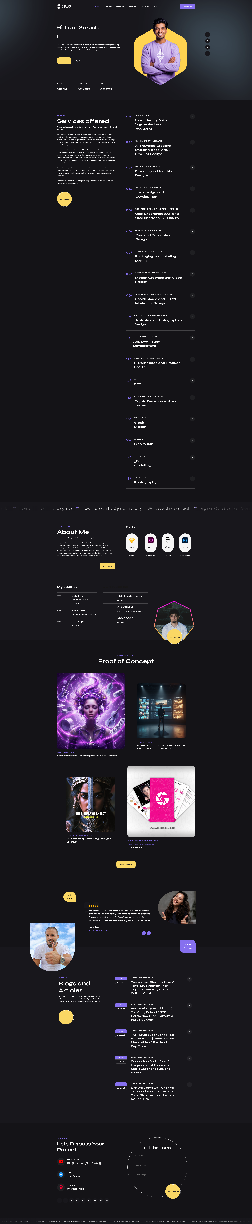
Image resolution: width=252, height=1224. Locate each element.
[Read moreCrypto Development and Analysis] (192, 397)
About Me (133, 6)
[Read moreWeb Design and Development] (192, 188)
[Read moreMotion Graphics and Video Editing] (192, 274)
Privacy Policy (46, 1221)
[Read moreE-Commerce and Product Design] (192, 359)
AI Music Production (66, 752)
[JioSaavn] (91, 1163)
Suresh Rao (56, 1221)
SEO (138, 384)
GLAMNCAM (135, 847)
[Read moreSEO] (192, 380)
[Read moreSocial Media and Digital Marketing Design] (192, 295)
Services (108, 6)
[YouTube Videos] (68, 1163)
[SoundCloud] (95, 1163)
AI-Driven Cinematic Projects (79, 835)
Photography (145, 482)
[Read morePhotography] (192, 478)
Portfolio (145, 6)
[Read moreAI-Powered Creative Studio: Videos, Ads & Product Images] (192, 142)
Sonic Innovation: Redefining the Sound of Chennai (87, 755)
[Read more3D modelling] (192, 457)
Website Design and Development (141, 844)
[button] (149, 933)
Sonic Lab (120, 6)
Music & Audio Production (142, 978)
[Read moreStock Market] (192, 419)
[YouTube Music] (86, 1163)
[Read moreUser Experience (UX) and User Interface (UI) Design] (192, 210)
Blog (155, 6)
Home (97, 6)
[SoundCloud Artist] (100, 1163)
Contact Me (187, 6)
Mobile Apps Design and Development (143, 840)
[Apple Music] (82, 1163)
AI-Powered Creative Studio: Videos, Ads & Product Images (153, 150)
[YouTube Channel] (61, 1162)
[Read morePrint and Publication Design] (192, 231)
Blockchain (143, 444)
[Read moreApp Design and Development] (192, 338)
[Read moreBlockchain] (192, 440)
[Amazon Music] (77, 1163)
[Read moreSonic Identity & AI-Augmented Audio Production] (192, 116)
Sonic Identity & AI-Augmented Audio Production (150, 124)
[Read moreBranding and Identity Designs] (192, 167)
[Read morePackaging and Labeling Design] (192, 252)
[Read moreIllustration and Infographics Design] (192, 316)
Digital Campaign (144, 742)
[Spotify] (72, 1163)
